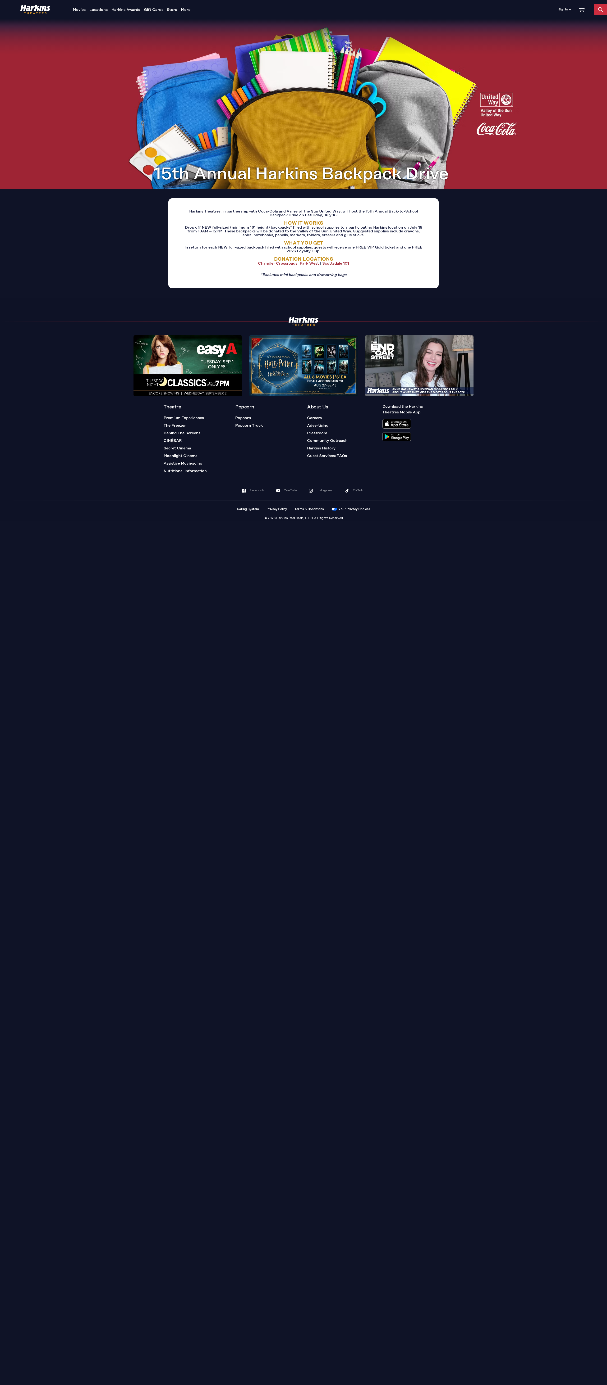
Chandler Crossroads (277, 264)
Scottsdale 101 (335, 264)
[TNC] (187, 366)
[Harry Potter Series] (303, 366)
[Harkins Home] (35, 9)
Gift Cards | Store (160, 10)
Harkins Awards (125, 10)
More (185, 10)
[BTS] (419, 366)
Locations (98, 10)
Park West (309, 264)
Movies (79, 10)
